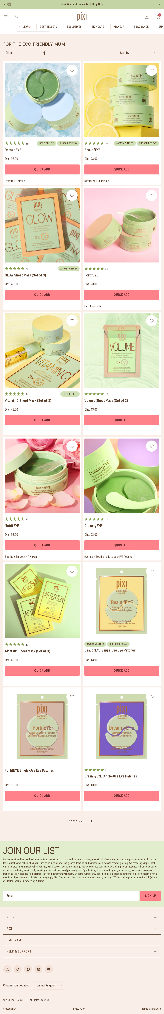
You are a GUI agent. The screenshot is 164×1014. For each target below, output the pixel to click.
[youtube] (49, 969)
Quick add (42, 169)
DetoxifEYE (13, 150)
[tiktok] (18, 969)
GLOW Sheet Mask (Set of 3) (25, 275)
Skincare (98, 26)
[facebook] (28, 969)
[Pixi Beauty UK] (82, 17)
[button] (82, 917)
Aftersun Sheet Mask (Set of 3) (27, 651)
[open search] (17, 16)
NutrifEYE (12, 526)
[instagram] (7, 969)
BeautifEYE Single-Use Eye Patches (110, 650)
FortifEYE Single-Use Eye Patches (29, 770)
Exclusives (74, 26)
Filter (9, 53)
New (25, 26)
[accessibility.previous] (5, 4)
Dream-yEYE (93, 526)
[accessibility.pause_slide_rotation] (9, 4)
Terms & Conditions (151, 1008)
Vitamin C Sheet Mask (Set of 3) (28, 400)
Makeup (119, 26)
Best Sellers (48, 26)
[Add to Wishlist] (72, 70)
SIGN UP (150, 896)
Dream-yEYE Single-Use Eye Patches (110, 776)
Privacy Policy (78, 1008)
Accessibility (9, 1008)
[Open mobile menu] (5, 16)
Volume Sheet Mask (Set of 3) (106, 400)
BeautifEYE (92, 150)
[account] (146, 16)
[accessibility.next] (159, 4)
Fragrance (141, 26)
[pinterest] (38, 969)
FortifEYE (91, 275)
